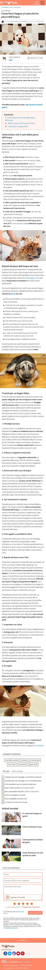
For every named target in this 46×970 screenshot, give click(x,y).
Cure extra (11, 764)
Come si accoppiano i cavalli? (15, 795)
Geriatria (25, 760)
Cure (11, 7)
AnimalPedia (4, 7)
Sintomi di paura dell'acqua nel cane (21, 123)
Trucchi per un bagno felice (17, 126)
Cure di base (16, 7)
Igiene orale (33, 764)
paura (13, 293)
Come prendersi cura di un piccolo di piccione (20, 784)
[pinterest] (22, 953)
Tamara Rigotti (10, 21)
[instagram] (14, 953)
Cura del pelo (35, 760)
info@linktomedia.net (11, 928)
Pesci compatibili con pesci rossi (16, 798)
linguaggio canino (33, 278)
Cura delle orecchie (12, 760)
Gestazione (22, 764)
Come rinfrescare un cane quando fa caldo (32, 854)
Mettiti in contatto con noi (10, 965)
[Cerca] (43, 3)
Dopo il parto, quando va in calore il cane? (19, 787)
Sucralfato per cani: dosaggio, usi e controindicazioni (23, 780)
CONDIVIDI (36, 4)
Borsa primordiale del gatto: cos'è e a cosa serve (22, 791)
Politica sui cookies (22, 968)
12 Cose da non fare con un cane (16, 802)
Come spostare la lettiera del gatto (32, 841)
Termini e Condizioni (26, 965)
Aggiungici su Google (36, 58)
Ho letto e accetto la (13, 912)
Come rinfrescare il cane (32, 827)
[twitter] (10, 953)
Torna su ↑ (23, 940)
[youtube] (18, 953)
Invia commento (35, 912)
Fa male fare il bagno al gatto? (32, 815)
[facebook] (5, 953)
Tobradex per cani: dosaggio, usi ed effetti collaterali (23, 777)
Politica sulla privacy (9, 968)
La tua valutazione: (12, 907)
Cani (10, 60)
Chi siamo (26, 962)
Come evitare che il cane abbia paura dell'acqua (20, 119)
